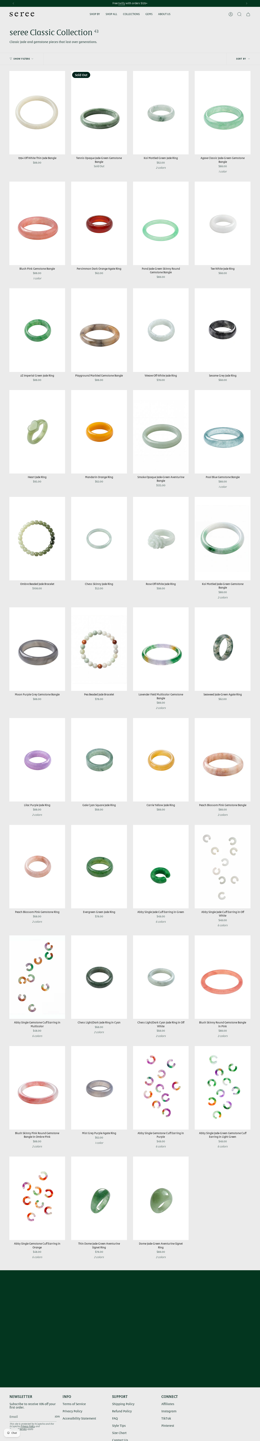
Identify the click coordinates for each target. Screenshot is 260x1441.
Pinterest (167, 1425)
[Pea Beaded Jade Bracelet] (99, 649)
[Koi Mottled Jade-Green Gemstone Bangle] (222, 538)
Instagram (168, 1411)
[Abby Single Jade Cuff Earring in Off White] (222, 866)
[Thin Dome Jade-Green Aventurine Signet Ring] (99, 1198)
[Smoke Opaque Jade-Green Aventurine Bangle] (161, 431)
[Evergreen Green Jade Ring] (99, 866)
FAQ (115, 1418)
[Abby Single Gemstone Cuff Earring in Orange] (37, 1198)
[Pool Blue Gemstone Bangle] (222, 431)
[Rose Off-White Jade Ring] (161, 538)
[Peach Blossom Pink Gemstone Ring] (37, 866)
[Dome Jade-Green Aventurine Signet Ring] (161, 1198)
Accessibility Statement (79, 1418)
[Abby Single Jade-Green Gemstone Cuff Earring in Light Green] (222, 1088)
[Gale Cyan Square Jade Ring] (99, 760)
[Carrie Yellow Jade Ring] (161, 760)
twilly (121, 3)
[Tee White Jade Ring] (222, 223)
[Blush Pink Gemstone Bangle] (37, 223)
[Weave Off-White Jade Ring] (161, 330)
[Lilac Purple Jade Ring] (37, 760)
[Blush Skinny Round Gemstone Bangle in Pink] (222, 977)
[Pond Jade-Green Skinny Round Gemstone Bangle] (161, 223)
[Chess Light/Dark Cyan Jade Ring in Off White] (161, 977)
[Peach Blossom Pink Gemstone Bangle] (222, 760)
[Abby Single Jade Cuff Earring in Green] (161, 866)
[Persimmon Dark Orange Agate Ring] (99, 223)
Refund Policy (122, 1411)
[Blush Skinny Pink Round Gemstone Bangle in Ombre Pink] (37, 1088)
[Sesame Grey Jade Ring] (222, 330)
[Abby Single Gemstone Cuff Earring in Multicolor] (37, 977)
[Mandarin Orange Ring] (99, 431)
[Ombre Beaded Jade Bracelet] (37, 538)
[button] (95, 14)
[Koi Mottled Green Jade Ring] (161, 112)
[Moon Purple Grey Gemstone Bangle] (37, 649)
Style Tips (119, 1425)
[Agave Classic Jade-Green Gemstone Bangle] (222, 112)
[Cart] (248, 14)
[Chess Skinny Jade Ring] (99, 538)
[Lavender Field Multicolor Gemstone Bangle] (161, 649)
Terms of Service (74, 1404)
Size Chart (119, 1433)
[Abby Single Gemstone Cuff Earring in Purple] (161, 1088)
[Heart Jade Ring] (37, 431)
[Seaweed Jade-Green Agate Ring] (222, 649)
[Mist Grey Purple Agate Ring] (99, 1088)
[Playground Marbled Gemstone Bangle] (99, 330)
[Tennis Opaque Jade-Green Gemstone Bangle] (99, 112)
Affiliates (167, 1404)
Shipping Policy (123, 1404)
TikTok (166, 1418)
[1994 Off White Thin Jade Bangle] (37, 112)
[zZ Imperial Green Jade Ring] (37, 330)
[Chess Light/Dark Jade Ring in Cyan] (99, 977)
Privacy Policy (28, 1426)
